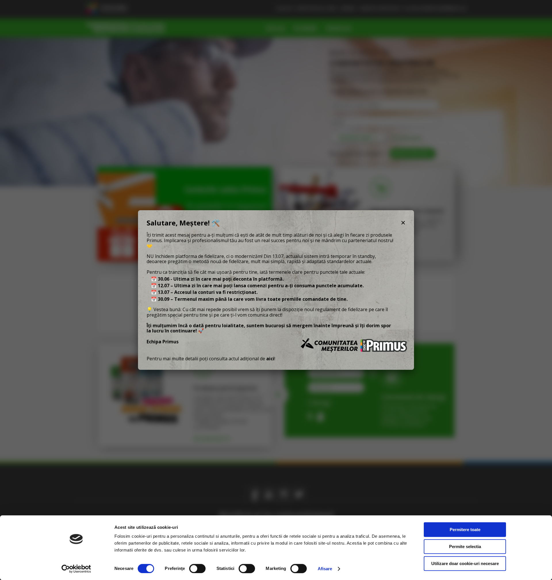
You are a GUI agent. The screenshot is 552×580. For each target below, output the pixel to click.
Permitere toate (465, 529)
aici (270, 358)
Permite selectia (465, 546)
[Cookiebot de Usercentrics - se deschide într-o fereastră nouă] (76, 568)
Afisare (325, 568)
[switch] (197, 568)
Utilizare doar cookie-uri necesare (465, 563)
